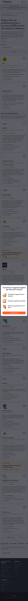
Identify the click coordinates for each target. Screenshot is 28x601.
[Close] (25, 286)
